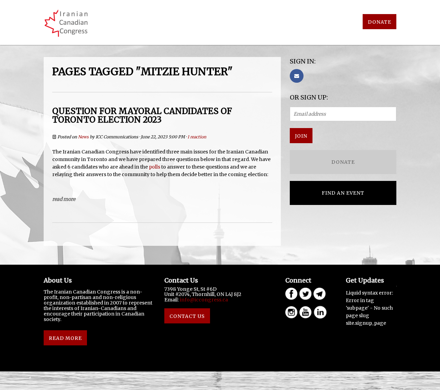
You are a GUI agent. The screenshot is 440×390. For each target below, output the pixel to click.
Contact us (187, 316)
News (83, 136)
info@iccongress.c (202, 300)
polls (154, 167)
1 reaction (196, 136)
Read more (63, 199)
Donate (379, 22)
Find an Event (343, 193)
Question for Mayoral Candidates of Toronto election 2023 (142, 115)
